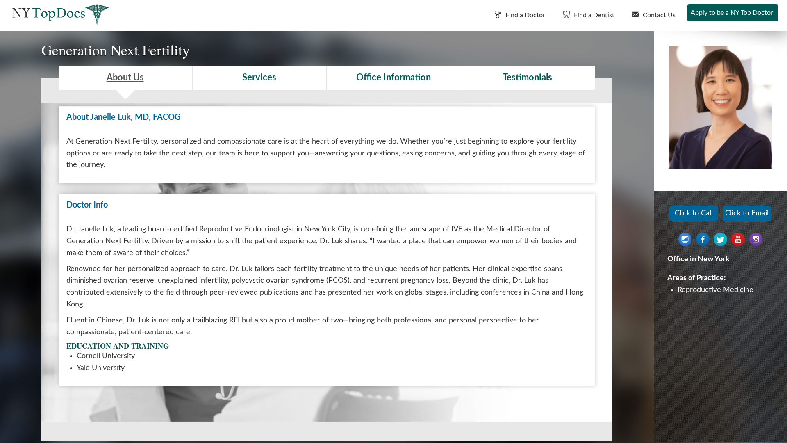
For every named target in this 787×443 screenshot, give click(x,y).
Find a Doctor (524, 15)
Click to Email (747, 213)
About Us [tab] (125, 77)
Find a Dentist (593, 15)
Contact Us (658, 15)
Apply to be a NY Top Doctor (732, 12)
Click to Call (694, 213)
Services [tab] (259, 77)
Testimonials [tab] (527, 77)
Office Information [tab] (393, 77)
